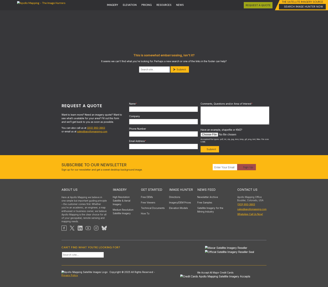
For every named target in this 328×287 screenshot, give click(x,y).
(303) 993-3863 (96, 127)
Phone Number (137, 128)
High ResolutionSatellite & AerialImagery (121, 201)
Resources (163, 5)
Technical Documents (153, 208)
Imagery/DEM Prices (180, 202)
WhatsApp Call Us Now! (250, 214)
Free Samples (204, 202)
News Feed (206, 189)
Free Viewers (148, 202)
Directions (174, 197)
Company (134, 116)
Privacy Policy (70, 275)
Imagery (112, 5)
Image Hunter (181, 189)
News (180, 5)
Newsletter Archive (207, 197)
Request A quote (258, 5)
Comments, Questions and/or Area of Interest (226, 103)
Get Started (151, 189)
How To (145, 213)
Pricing (146, 5)
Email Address (137, 141)
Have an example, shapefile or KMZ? (221, 129)
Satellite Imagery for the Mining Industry (210, 210)
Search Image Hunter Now (303, 6)
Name (133, 103)
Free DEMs (147, 197)
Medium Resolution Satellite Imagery (123, 211)
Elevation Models (178, 208)
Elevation (130, 5)
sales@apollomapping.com (92, 131)
